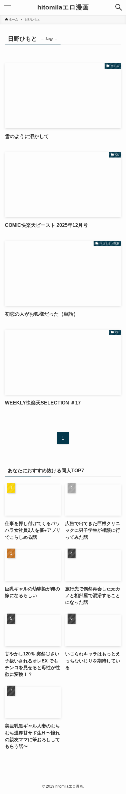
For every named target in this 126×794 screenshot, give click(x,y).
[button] (118, 7)
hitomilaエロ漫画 (63, 7)
